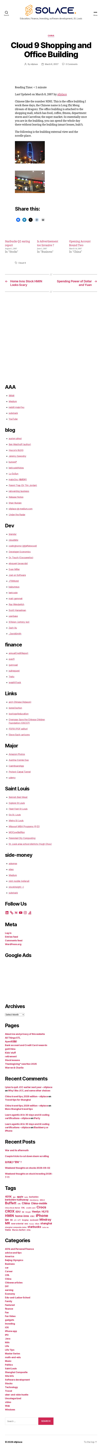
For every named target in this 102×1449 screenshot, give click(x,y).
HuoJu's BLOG (16, 450)
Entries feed (11, 936)
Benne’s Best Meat (18, 797)
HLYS (45, 1211)
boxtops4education (18, 713)
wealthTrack (15, 682)
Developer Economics (20, 551)
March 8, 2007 (51, 64)
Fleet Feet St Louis (18, 809)
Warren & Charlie (14, 1067)
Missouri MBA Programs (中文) (24, 826)
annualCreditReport (18, 653)
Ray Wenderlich (16, 604)
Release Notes (16, 497)
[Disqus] (51, 333)
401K (8, 1196)
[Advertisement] (29, 979)
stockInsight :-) (16, 887)
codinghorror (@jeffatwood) (23, 546)
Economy (10, 1293)
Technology (11, 1387)
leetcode (13, 592)
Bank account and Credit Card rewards (26, 1045)
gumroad (13, 665)
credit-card (30, 1208)
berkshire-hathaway (16, 1199)
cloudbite (13, 540)
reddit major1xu (16, 407)
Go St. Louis (15, 814)
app (14, 1197)
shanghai (46, 1223)
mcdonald (34, 1220)
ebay (11, 869)
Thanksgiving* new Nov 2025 (21, 1064)
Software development (17, 1379)
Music (8, 1361)
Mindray (45, 1219)
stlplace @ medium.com (20, 508)
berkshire (33, 1197)
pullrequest (14, 670)
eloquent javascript (18, 563)
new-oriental (17, 1223)
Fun (7, 1312)
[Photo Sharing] (51, 152)
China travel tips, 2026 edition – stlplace (26, 1096)
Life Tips (9, 1350)
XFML (29, 1230)
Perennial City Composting (22, 838)
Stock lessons (12, 1060)
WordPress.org (13, 944)
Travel (8, 1391)
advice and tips (13, 1252)
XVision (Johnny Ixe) (19, 622)
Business (10, 1264)
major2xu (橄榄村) (18, 479)
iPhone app (11, 1331)
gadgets (9, 1320)
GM (23, 1212)
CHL (23, 1208)
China (51, 35)
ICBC (32, 1216)
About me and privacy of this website (25, 1034)
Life (7, 1346)
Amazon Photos (17, 754)
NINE (26, 1224)
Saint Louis (11, 1368)
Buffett (10, 1203)
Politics (9, 1364)
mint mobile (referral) (19, 881)
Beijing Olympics (14, 1260)
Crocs (41, 1207)
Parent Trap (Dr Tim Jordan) (23, 485)
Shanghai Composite (16, 1372)
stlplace (34, 64)
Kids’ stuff (10, 1052)
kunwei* (13, 462)
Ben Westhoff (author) (20, 444)
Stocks (8, 1383)
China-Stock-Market (12, 1208)
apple (20, 1196)
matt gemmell (15, 598)
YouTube (13, 419)
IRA (11, 1220)
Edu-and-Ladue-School (17, 1297)
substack (13, 413)
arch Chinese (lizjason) (20, 702)
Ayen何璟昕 (11, 1041)
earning (9, 1290)
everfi (11, 659)
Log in (8, 933)
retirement (11, 1056)
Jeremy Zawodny (17, 456)
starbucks (34, 1226)
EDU (18, 1211)
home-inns (22, 1216)
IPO (7, 1335)
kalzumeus (14, 587)
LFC (15, 1220)
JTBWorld (14, 581)
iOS (7, 1327)
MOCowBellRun (17, 832)
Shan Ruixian (15, 503)
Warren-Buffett (18, 1230)
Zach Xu (13, 627)
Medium (13, 401)
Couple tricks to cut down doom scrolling (27, 1156)
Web (7, 1406)
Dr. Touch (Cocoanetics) (21, 557)
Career (9, 1271)
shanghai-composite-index (15, 1227)
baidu (26, 1197)
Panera (31, 1224)
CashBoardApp (16, 766)
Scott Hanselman (17, 610)
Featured (10, 1305)
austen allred (15, 438)
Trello (11, 676)
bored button (15, 708)
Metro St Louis (16, 820)
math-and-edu (13, 1357)
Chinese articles (14, 1282)
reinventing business (19, 491)
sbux (37, 1224)
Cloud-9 (22, 263)
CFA (19, 1204)
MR (7, 1223)
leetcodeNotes (16, 467)
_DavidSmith (15, 633)
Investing (10, 1323)
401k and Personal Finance (19, 1249)
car (7, 1267)
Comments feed (13, 940)
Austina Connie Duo (19, 760)
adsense (13, 863)
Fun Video (10, 1316)
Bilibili (11, 395)
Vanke (8, 1230)
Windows (10, 1409)
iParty (37, 1118)
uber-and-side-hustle (16, 1394)
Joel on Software (17, 575)
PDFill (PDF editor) (18, 728)
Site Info (9, 1376)
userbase (13, 616)
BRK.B (42, 1200)
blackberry (34, 1200)
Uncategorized (13, 1398)
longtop (25, 1220)
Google (28, 1212)
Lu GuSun (13, 473)
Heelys (36, 1211)
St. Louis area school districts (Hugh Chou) (30, 844)
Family (8, 1301)
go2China (10, 1049)
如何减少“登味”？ (13, 1162)
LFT (19, 1220)
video (8, 1402)
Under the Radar (17, 514)
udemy (12, 777)
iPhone (42, 1215)
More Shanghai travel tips (19, 1109)
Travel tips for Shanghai (18, 1099)
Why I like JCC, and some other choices (29, 1090)
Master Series (12, 1353)
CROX (9, 1211)
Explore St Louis (17, 803)
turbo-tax (45, 1227)
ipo (7, 1219)
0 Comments (71, 64)
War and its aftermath (16, 1150)
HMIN (9, 1216)
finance (9, 1308)
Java (7, 1338)
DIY (7, 1286)
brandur (12, 534)
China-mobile (39, 1203)
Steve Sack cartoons (19, 734)
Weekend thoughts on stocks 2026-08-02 (27, 1168)
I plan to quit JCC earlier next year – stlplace (28, 1087)
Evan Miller (14, 569)
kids (7, 1342)
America (9, 1256)
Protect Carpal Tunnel (19, 771)
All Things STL (12, 1037)
